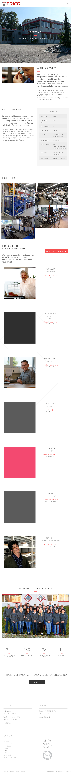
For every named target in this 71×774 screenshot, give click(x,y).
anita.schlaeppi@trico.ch (50, 322)
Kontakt (6, 753)
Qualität (6, 748)
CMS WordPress (50, 771)
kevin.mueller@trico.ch (50, 499)
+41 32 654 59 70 (14, 717)
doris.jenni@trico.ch (50, 544)
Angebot (6, 741)
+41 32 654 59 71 (12, 719)
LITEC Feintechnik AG (10, 757)
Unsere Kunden (8, 744)
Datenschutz (7, 755)
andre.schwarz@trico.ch (50, 410)
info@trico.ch (8, 723)
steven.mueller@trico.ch (50, 455)
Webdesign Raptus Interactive (63, 771)
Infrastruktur (7, 746)
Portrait (6, 750)
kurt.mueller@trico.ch (50, 275)
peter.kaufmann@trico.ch (51, 365)
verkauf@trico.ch (44, 717)
